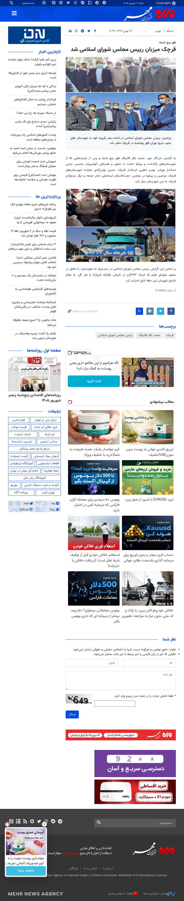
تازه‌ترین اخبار (49, 52)
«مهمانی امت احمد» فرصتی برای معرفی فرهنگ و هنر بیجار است (36, 164)
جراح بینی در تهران (45, 420)
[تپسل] (69, 352)
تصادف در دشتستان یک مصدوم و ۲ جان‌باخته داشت (34, 278)
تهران (158, 31)
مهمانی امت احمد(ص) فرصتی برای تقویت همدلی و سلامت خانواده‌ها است (34, 180)
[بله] (53, 822)
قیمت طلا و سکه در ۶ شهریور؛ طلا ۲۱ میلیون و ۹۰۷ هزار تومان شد (33, 233)
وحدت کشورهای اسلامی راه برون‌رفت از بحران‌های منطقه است (33, 137)
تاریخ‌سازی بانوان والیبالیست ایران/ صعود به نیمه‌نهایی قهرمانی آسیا (35, 220)
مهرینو (14, 485)
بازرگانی (73, 868)
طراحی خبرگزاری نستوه (155, 894)
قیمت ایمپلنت (19, 456)
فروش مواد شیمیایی (46, 456)
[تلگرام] (60, 822)
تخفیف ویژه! (26, 871)
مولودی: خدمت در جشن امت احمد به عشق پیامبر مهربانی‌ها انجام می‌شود (33, 150)
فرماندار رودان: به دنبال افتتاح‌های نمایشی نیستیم (35, 102)
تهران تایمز (48, 492)
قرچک (169, 335)
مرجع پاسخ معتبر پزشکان (34, 448)
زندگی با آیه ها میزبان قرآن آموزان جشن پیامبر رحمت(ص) (35, 88)
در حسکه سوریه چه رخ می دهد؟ (36, 113)
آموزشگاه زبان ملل (34, 478)
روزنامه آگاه (21, 492)
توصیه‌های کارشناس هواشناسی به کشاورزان (35, 291)
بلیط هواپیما (51, 470)
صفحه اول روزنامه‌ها (44, 351)
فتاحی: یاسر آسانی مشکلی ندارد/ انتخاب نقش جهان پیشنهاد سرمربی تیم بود (34, 262)
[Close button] (44, 824)
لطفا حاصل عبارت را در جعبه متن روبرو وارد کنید (145, 696)
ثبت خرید (94, 381)
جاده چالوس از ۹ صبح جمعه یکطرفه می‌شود (34, 322)
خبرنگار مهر (155, 158)
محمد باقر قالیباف (149, 335)
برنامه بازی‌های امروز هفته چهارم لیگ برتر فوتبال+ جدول (33, 206)
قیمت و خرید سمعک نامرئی (41, 485)
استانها (170, 31)
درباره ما (108, 868)
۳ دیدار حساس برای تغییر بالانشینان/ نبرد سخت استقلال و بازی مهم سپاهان (32, 246)
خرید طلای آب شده (46, 427)
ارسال (72, 714)
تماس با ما (90, 868)
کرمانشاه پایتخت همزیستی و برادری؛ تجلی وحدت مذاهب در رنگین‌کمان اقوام (34, 307)
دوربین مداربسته (22, 441)
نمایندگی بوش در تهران (24, 470)
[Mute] (133, 383)
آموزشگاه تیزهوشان (21, 463)
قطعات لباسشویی (48, 463)
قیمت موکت (19, 427)
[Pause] (126, 383)
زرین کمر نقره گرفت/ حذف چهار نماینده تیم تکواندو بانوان (32, 62)
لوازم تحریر (18, 420)
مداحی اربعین (49, 441)
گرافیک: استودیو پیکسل (120, 894)
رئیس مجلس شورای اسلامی (115, 335)
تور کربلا (49, 434)
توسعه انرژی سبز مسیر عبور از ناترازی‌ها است (32, 75)
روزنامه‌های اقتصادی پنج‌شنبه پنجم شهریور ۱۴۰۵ (35, 398)
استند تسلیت (23, 434)
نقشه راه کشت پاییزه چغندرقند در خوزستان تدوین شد (35, 336)
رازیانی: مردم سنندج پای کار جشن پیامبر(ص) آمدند (35, 124)
